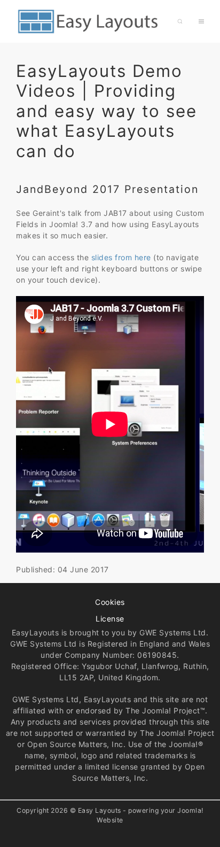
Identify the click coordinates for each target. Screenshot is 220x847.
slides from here (122, 257)
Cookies (110, 602)
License (110, 618)
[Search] (180, 21)
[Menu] (201, 21)
